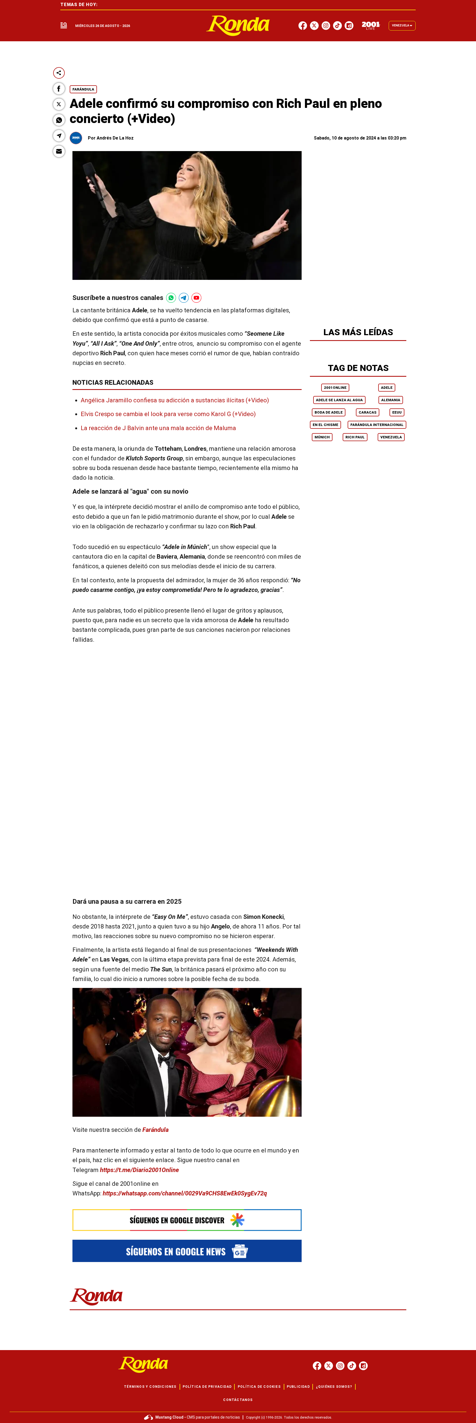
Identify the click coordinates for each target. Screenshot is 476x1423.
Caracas (368, 412)
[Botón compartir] (59, 73)
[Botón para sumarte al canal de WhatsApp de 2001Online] (171, 298)
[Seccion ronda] (96, 1306)
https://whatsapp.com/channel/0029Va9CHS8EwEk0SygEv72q (185, 1193)
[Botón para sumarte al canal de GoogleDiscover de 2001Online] (187, 1220)
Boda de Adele (329, 412)
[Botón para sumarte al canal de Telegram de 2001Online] (184, 298)
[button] (59, 88)
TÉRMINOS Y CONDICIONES (150, 1387)
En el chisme (325, 425)
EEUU (397, 412)
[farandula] (238, 25)
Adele (387, 388)
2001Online (335, 388)
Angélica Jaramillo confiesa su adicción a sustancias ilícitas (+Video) (175, 400)
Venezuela (391, 437)
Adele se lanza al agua (339, 400)
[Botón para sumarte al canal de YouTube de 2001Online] (196, 298)
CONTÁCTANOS (238, 1400)
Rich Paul (355, 437)
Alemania (390, 400)
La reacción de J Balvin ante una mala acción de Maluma (158, 428)
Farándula (83, 89)
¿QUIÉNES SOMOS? (334, 1387)
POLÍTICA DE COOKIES (259, 1387)
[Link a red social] (317, 1365)
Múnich (322, 437)
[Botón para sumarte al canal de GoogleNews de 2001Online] (187, 1251)
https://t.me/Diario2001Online (139, 1170)
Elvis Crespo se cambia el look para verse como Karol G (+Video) (168, 414)
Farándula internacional (377, 425)
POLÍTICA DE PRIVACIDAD (207, 1387)
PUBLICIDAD (298, 1387)
